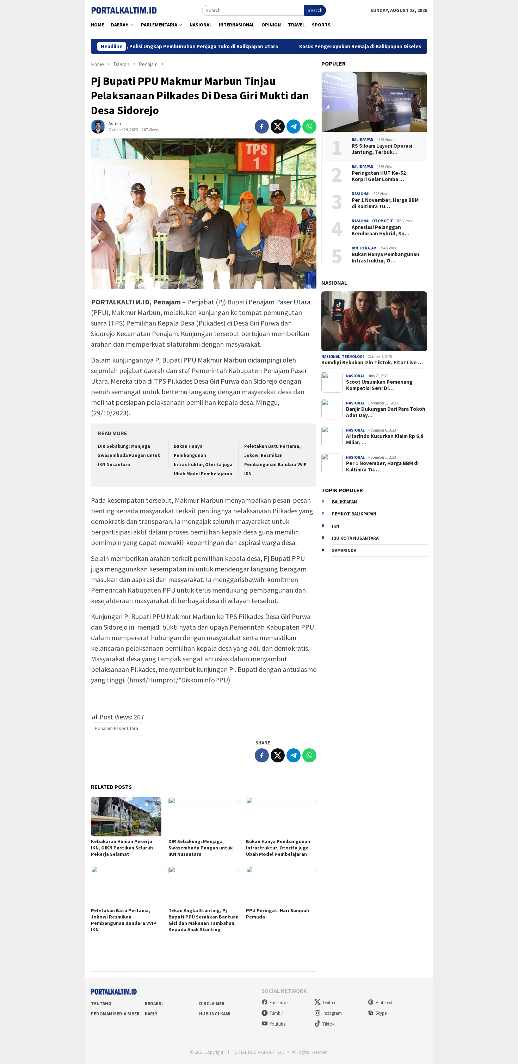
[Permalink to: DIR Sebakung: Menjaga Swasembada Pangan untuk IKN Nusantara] (203, 816)
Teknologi (353, 356)
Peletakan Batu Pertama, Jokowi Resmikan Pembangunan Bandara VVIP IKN (123, 920)
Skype (381, 1013)
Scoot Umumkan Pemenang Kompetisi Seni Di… (379, 385)
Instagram (332, 1013)
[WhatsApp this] (309, 126)
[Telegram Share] (293, 126)
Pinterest (384, 1003)
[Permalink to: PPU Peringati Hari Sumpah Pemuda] (281, 885)
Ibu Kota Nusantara (355, 538)
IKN (355, 248)
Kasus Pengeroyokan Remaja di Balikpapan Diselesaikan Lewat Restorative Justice (361, 46)
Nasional (361, 193)
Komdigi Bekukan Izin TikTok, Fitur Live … (372, 362)
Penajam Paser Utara (116, 728)
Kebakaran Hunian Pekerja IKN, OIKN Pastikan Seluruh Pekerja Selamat (122, 847)
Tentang (101, 1004)
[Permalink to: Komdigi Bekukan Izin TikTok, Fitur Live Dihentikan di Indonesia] (374, 321)
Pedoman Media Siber (115, 1014)
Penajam (368, 248)
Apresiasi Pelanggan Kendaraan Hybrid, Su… (380, 230)
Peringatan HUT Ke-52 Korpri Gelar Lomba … (379, 176)
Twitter (328, 1003)
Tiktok (328, 1024)
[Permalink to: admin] (98, 126)
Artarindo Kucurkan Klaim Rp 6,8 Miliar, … (385, 439)
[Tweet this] (278, 126)
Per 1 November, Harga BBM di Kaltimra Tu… (385, 203)
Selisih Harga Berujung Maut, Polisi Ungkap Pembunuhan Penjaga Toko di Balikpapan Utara (129, 46)
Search (315, 10)
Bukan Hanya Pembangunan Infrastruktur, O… (385, 257)
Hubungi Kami (214, 1014)
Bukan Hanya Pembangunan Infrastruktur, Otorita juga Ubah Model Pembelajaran (278, 847)
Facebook (279, 1003)
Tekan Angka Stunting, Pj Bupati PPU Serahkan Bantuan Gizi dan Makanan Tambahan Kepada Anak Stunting (203, 920)
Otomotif (382, 220)
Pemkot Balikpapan (354, 514)
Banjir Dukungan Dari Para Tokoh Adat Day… (385, 412)
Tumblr (276, 1013)
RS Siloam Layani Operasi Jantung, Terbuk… (382, 149)
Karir (151, 1014)
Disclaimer (211, 1004)
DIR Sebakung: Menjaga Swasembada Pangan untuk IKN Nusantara (129, 455)
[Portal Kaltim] (124, 10)
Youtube (277, 1024)
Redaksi (154, 1004)
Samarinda (344, 550)
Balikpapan (363, 139)
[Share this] (262, 126)
